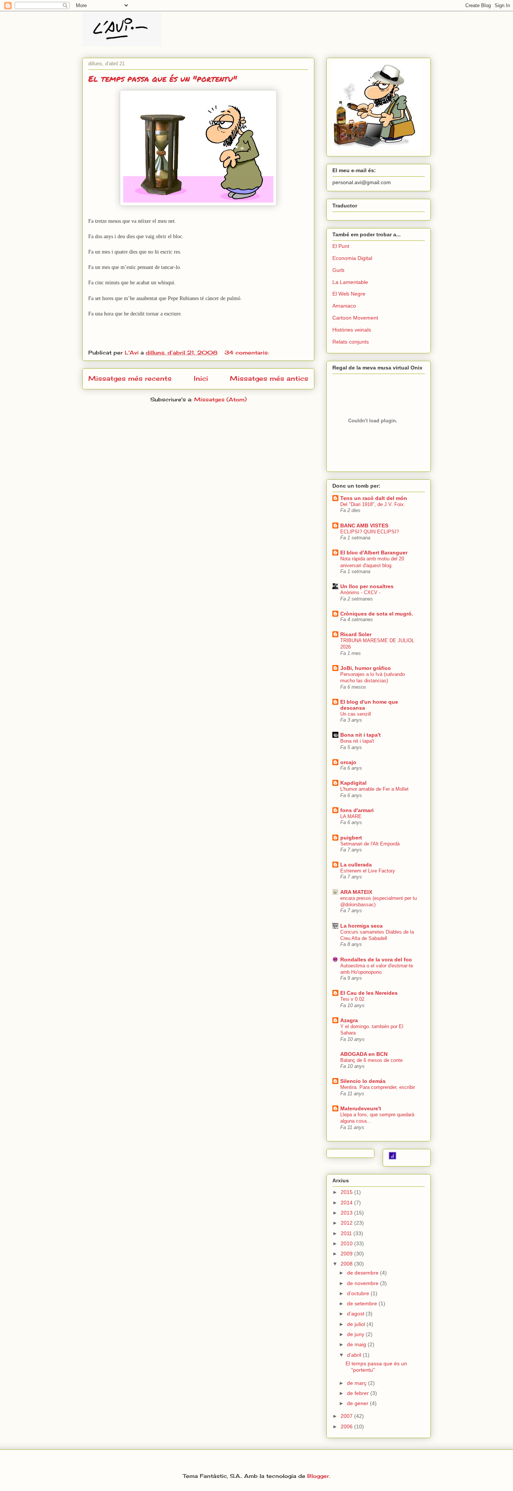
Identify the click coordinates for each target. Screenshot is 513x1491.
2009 (347, 1254)
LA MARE (351, 816)
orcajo (348, 762)
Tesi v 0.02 (352, 999)
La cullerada (356, 865)
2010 (347, 1243)
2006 (347, 1426)
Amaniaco (344, 306)
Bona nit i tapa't (360, 735)
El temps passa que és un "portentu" (162, 78)
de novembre (363, 1283)
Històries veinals (351, 330)
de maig (357, 1344)
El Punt (340, 246)
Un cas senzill (355, 714)
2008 (347, 1264)
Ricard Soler (355, 634)
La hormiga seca (361, 926)
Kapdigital (353, 783)
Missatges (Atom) (220, 399)
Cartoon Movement (355, 318)
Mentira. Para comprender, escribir (377, 1087)
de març (357, 1383)
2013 (347, 1213)
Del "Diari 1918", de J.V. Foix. (372, 504)
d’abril (355, 1355)
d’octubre (359, 1293)
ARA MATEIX (356, 892)
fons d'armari (357, 810)
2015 (347, 1192)
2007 (347, 1416)
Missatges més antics (269, 378)
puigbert (351, 838)
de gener (358, 1403)
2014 (347, 1203)
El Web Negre (348, 294)
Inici (201, 378)
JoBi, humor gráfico (365, 668)
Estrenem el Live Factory (367, 871)
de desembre (363, 1273)
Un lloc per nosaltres (367, 586)
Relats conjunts (350, 342)
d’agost (356, 1314)
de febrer (358, 1393)
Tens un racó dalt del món (373, 498)
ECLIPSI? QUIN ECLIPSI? (369, 532)
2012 (347, 1223)
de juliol (357, 1324)
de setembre (363, 1303)
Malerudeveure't (360, 1108)
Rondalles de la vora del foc (376, 959)
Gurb (338, 270)
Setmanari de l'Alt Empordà (370, 844)
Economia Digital (352, 258)
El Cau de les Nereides (369, 993)
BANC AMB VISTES (364, 526)
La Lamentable (350, 282)
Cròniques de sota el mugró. (376, 614)
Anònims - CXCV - (360, 592)
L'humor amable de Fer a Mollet (374, 789)
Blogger (318, 1476)
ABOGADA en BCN (364, 1054)
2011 (347, 1233)
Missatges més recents (130, 378)
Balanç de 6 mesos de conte (371, 1060)
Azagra (349, 1020)
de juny (356, 1334)
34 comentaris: (248, 352)
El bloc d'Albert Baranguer (373, 553)
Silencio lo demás (363, 1081)
